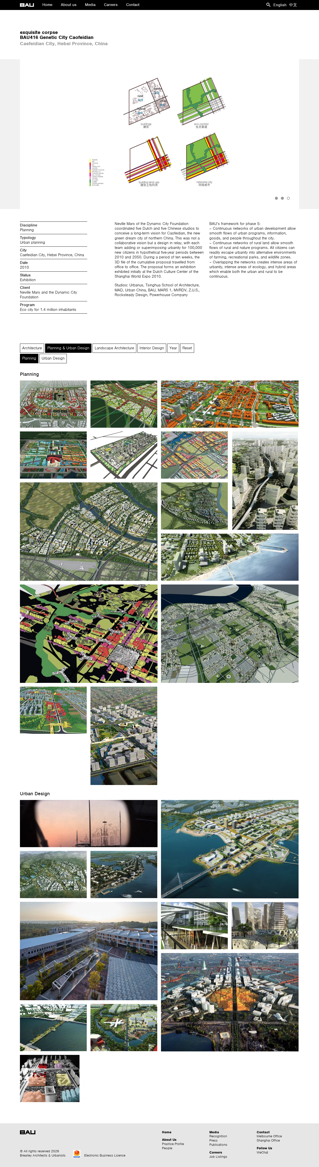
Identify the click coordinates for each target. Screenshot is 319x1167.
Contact (263, 1132)
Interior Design (152, 348)
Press (213, 1140)
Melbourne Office (269, 1136)
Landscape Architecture (114, 348)
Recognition (218, 1136)
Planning (29, 358)
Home (166, 1132)
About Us (169, 1140)
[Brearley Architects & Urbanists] (29, 5)
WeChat (262, 1152)
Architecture (32, 348)
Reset (187, 348)
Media (214, 1132)
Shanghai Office (268, 1140)
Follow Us (264, 1148)
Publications (218, 1145)
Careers (215, 1152)
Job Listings (218, 1157)
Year (173, 348)
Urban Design (53, 358)
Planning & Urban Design (68, 348)
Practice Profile (173, 1144)
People (167, 1148)
